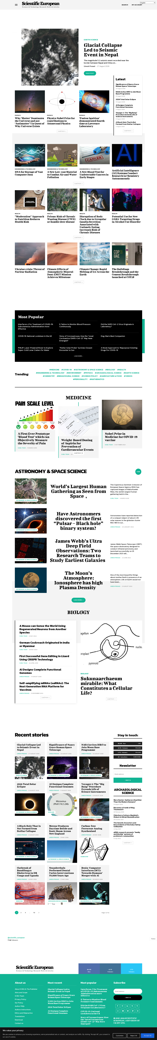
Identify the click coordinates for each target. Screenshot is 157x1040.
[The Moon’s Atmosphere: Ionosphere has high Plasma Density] (31, 580)
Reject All (133, 1035)
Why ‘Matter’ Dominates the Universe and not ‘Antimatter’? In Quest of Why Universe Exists (29, 122)
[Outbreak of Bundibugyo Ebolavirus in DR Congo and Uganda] (30, 893)
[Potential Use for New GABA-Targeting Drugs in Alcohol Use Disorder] (127, 200)
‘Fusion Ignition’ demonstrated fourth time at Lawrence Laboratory (92, 122)
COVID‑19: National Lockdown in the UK (35, 336)
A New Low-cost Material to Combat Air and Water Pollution (62, 174)
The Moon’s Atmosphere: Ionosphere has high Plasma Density (78, 580)
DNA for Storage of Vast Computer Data (29, 173)
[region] (78, 1033)
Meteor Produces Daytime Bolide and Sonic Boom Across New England (60, 830)
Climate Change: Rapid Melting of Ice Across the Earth (94, 272)
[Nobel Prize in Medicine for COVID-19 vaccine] (122, 415)
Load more (61, 131)
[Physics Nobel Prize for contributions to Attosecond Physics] (62, 101)
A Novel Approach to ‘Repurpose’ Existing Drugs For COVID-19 (119, 349)
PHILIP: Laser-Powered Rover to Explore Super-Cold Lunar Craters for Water (35, 349)
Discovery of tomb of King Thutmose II (124, 808)
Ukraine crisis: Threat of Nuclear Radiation (30, 270)
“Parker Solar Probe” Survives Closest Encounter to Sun (75, 349)
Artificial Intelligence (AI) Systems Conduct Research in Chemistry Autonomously (125, 174)
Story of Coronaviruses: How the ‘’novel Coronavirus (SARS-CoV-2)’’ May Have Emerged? (76, 338)
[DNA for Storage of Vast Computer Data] (30, 155)
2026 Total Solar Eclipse (126, 99)
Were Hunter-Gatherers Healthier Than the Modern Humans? (128, 801)
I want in (128, 780)
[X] (137, 1006)
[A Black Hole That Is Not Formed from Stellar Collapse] (30, 849)
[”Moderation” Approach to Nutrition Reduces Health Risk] (30, 200)
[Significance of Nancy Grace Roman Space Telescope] (62, 768)
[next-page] (39, 912)
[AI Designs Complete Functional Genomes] (62, 804)
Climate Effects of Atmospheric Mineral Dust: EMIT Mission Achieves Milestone (60, 273)
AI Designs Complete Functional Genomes (124, 106)
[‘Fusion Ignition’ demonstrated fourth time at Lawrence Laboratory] (94, 101)
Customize (119, 1035)
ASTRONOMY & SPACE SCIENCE (26, 500)
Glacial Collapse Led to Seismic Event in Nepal (103, 49)
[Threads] (138, 1011)
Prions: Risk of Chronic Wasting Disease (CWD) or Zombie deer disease (61, 219)
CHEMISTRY (84, 857)
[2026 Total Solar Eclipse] (30, 804)
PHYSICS (18, 115)
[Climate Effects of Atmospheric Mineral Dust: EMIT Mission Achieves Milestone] (62, 254)
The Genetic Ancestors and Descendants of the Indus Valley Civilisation (127, 824)
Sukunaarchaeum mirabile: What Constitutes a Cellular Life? (106, 686)
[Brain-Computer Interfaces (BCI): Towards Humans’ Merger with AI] (94, 893)
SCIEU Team (22, 448)
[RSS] (132, 1006)
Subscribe (137, 757)
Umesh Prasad (89, 66)
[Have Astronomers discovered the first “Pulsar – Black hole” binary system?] (31, 521)
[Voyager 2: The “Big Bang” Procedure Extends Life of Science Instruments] (94, 809)
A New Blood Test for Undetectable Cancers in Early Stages (94, 174)
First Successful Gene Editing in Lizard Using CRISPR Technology (44, 657)
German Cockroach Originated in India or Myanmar (44, 644)
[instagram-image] (10, 953)
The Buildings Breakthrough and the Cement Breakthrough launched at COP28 (125, 273)
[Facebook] (117, 1006)
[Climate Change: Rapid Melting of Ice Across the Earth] (95, 254)
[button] (125, 5)
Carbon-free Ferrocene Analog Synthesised (91, 828)
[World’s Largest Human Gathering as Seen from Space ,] (31, 491)
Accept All (147, 1035)
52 (34, 913)
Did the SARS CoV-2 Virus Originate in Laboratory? (117, 325)
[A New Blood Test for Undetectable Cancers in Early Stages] (95, 155)
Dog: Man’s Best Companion (113, 336)
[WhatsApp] (118, 1011)
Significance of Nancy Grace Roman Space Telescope (127, 85)
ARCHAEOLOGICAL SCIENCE (57, 901)
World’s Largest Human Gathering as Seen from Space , (79, 491)
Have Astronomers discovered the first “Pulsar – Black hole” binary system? (78, 521)
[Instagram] (122, 1006)
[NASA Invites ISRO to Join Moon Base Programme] (94, 768)
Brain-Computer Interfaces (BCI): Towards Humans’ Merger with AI (92, 871)
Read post (90, 73)
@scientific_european (16, 938)
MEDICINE (19, 901)
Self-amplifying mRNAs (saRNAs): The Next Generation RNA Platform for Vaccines (44, 686)
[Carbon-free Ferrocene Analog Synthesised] (94, 849)
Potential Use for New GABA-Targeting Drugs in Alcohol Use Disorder (126, 219)
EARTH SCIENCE (91, 40)
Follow (138, 748)
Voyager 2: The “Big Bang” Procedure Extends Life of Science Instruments (126, 114)
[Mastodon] (133, 1011)
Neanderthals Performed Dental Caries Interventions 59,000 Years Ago (61, 871)
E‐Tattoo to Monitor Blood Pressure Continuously (74, 325)
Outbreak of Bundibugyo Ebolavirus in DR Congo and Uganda (28, 871)
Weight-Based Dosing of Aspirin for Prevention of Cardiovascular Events (77, 444)
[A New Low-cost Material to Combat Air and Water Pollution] (62, 155)
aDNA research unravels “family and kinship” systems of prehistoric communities (127, 834)
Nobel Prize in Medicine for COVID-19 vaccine (121, 437)
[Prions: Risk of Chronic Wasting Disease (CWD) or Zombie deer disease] (62, 200)
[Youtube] (123, 1011)
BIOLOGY (85, 673)
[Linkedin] (127, 1006)
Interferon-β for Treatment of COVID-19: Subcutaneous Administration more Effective (35, 326)
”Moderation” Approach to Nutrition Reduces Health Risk (29, 219)
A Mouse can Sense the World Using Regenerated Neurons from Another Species (42, 629)
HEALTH (17, 213)
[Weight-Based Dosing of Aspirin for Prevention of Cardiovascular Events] (78, 421)
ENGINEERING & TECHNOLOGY (25, 169)
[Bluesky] (128, 1011)
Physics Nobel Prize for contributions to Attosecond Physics (61, 121)
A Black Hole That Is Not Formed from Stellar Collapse (128, 123)
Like (139, 743)
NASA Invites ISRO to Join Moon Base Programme (128, 93)
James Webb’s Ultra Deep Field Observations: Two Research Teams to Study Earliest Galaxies (78, 550)
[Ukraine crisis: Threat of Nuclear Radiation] (30, 254)
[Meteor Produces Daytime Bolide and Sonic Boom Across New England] (62, 851)
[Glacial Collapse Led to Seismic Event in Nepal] (49, 57)
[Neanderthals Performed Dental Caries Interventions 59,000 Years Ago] (62, 893)
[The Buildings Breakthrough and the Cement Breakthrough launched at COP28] (127, 254)
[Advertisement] (78, 18)
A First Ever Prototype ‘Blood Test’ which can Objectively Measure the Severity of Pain (34, 438)
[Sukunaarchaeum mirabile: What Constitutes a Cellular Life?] (111, 645)
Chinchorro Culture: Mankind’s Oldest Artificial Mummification (126, 816)
